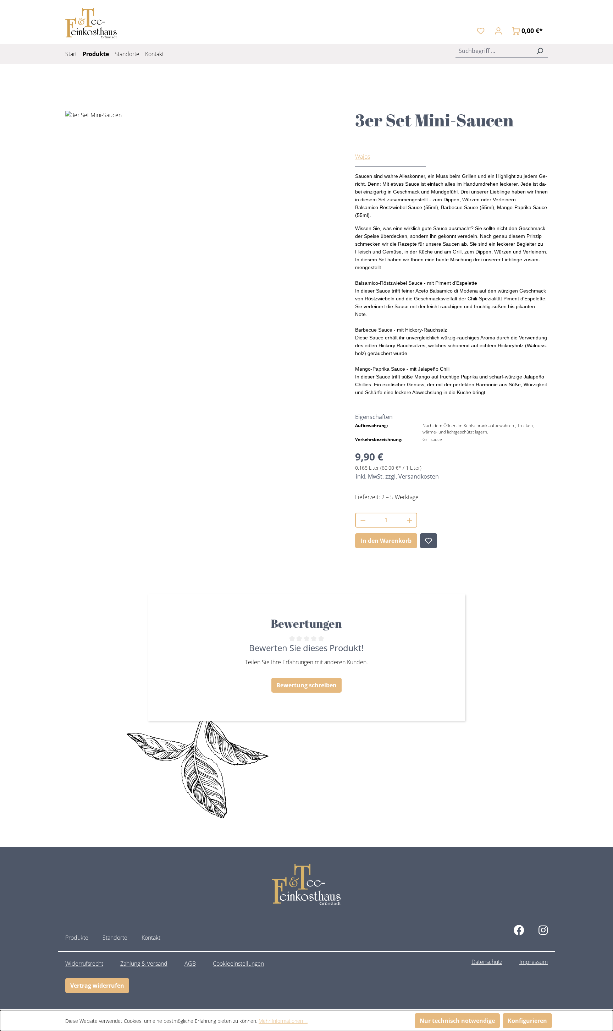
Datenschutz (486, 962)
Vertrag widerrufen (97, 985)
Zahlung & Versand (143, 963)
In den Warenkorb (386, 541)
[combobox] (493, 51)
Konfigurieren (527, 1021)
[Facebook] (519, 930)
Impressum (533, 962)
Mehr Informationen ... (283, 1021)
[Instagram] (543, 930)
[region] (203, 187)
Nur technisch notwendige (457, 1021)
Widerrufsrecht (84, 963)
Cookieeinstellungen (238, 963)
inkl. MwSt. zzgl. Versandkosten (397, 476)
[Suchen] (539, 51)
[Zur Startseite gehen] (91, 23)
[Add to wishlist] (428, 540)
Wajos (362, 156)
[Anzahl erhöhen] (410, 520)
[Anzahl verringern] (362, 520)
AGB (190, 963)
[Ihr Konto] (498, 30)
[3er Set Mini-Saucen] (203, 187)
